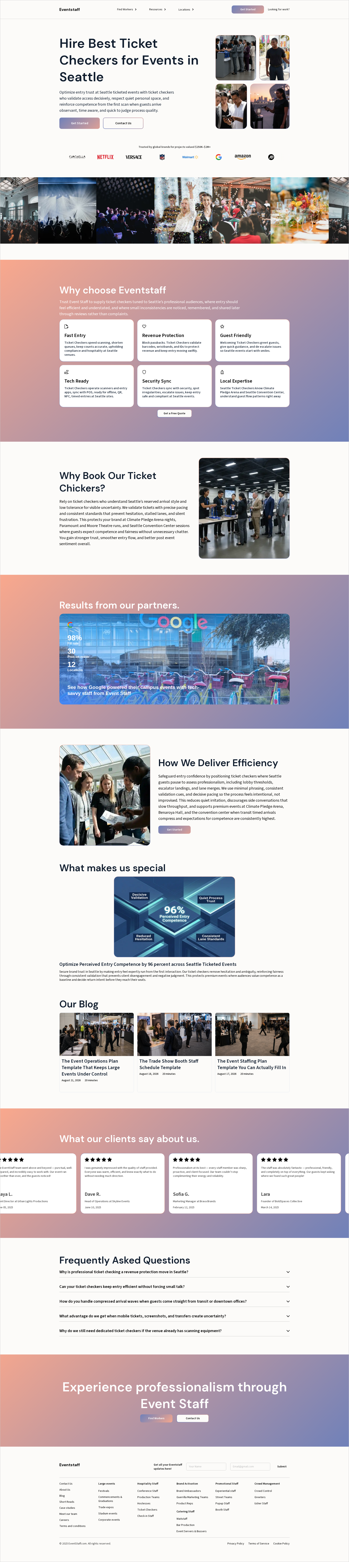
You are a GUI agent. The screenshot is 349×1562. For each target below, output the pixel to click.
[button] (127, 9)
